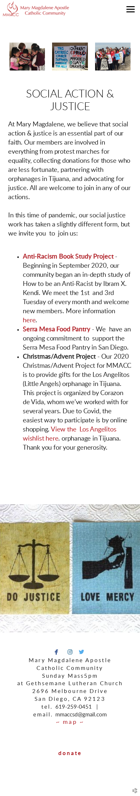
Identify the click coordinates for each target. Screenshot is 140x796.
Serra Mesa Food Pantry (57, 329)
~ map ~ (70, 722)
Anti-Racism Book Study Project (68, 256)
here (29, 320)
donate (70, 753)
